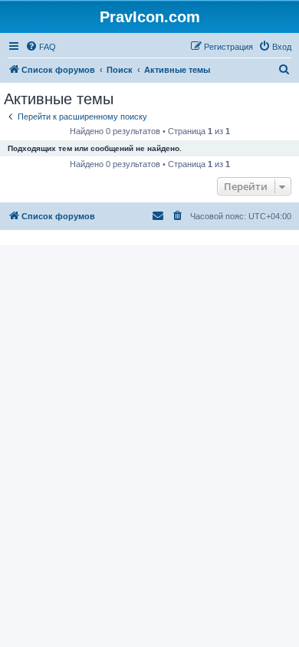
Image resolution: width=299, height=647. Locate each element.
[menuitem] (40, 47)
